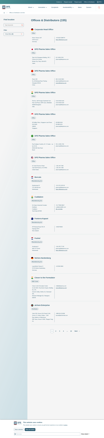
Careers (88, 7)
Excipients (54, 7)
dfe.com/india (59, 209)
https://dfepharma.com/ (61, 39)
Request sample (68, 2)
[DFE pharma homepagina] (6, 7)
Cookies (65, 425)
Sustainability (67, 7)
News (80, 7)
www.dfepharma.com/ (61, 288)
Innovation (42, 7)
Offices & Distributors (89, 2)
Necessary (19, 434)
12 (71, 331)
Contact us (59, 2)
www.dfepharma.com (61, 83)
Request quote (78, 2)
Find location (9, 20)
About (30, 7)
